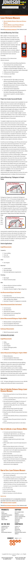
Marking (3, 518)
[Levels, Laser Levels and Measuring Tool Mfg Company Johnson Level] (14, 2)
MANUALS (17, 513)
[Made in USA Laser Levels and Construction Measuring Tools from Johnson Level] (13, 541)
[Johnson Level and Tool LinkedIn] (19, 541)
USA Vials (3, 529)
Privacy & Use (18, 531)
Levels (2, 512)
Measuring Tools (5, 516)
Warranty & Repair (19, 515)
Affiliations (17, 529)
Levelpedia (17, 519)
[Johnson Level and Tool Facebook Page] (11, 541)
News (2, 531)
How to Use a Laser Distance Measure (12, 26)
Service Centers (18, 518)
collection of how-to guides (9, 502)
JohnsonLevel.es (5, 526)
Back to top (3, 496)
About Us (17, 528)
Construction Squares (6, 515)
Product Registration (20, 516)
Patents (16, 522)
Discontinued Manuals (6, 532)
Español (19, 538)
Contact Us (17, 526)
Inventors (17, 521)
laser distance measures (11, 29)
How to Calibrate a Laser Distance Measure (14, 24)
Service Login (4, 528)
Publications (4, 519)
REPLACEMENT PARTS (19, 512)
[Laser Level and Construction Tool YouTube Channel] (11, 544)
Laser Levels (4, 513)
